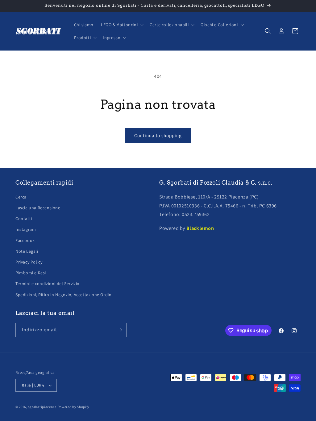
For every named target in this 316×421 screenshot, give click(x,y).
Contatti (23, 218)
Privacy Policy (28, 262)
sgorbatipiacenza (42, 407)
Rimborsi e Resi (30, 273)
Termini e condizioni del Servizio (47, 283)
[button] (121, 24)
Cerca (21, 197)
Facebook (25, 240)
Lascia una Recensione (37, 208)
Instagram (25, 229)
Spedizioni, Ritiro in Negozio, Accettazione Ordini (64, 294)
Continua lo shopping (158, 135)
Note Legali (26, 251)
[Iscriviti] (119, 330)
